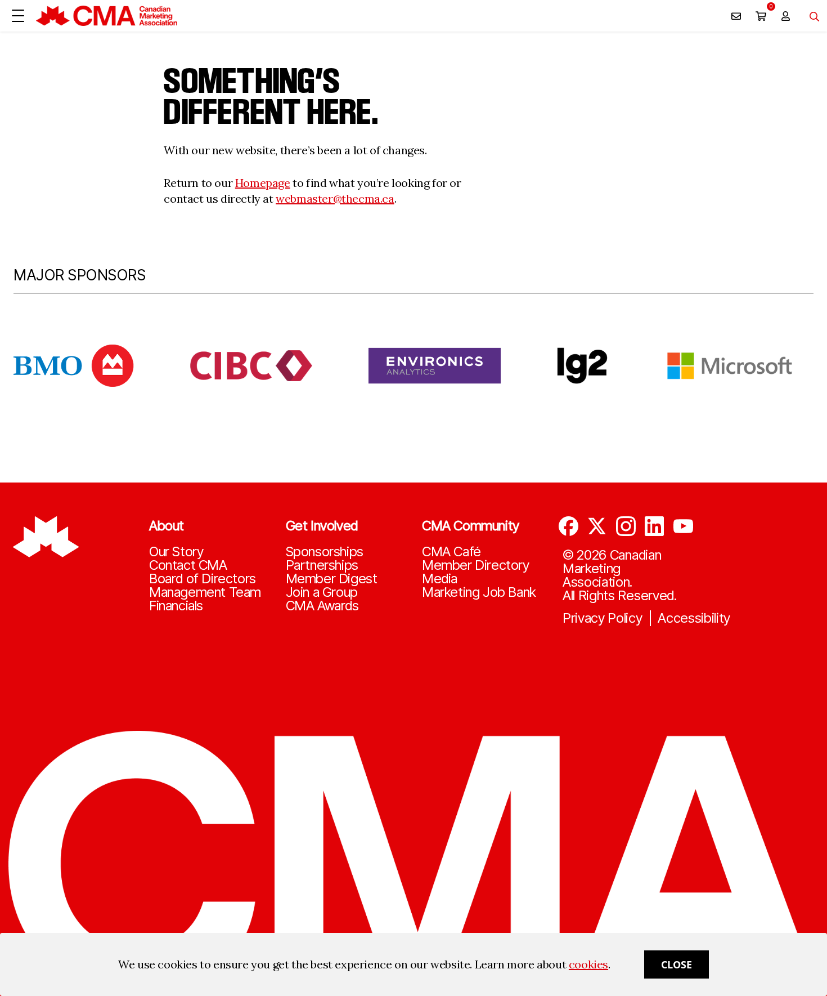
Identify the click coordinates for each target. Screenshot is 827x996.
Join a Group (322, 592)
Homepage (262, 183)
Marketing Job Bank (479, 592)
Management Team (205, 592)
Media (439, 579)
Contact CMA (188, 565)
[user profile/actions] (785, 16)
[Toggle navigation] (810, 16)
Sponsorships (324, 552)
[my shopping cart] (760, 16)
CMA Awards (322, 606)
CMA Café (451, 552)
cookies (588, 964)
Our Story (176, 552)
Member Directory (475, 565)
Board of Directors (202, 579)
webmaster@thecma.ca (335, 198)
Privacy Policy (602, 618)
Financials (176, 606)
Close (676, 964)
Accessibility (694, 618)
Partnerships (322, 565)
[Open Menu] (18, 16)
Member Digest (331, 579)
